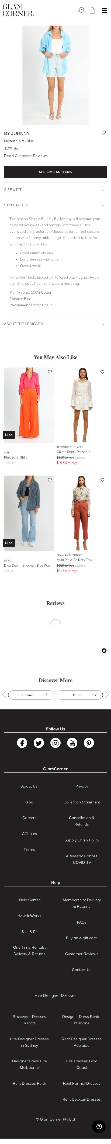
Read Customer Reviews (26, 155)
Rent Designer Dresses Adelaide (82, 1042)
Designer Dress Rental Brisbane (81, 1019)
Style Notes (16, 205)
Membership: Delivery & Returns (82, 903)
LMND (7, 560)
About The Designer (23, 324)
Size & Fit (13, 190)
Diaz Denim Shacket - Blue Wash (28, 565)
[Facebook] (22, 743)
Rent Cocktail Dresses (82, 1099)
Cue (6, 452)
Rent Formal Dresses (81, 1083)
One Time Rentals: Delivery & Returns (29, 950)
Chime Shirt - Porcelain (73, 452)
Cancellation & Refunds (81, 821)
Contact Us (81, 969)
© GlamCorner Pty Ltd (55, 1119)
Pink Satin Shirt (15, 457)
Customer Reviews (81, 953)
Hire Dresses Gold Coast (82, 1064)
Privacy (81, 786)
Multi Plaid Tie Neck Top (74, 560)
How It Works (29, 915)
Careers (29, 817)
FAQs (81, 922)
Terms (29, 849)
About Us (29, 786)
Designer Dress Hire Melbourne (29, 1064)
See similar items (55, 172)
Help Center (29, 899)
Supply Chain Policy (81, 840)
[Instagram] (55, 743)
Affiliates (29, 833)
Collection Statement (82, 802)
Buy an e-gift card (81, 937)
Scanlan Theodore (70, 555)
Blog (29, 802)
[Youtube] (72, 743)
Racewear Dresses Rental (29, 1019)
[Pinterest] (89, 743)
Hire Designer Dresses (55, 995)
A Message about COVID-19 (81, 859)
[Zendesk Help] (99, 1126)
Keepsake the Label (70, 447)
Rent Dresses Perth (29, 1083)
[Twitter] (39, 743)
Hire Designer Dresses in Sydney (29, 1042)
